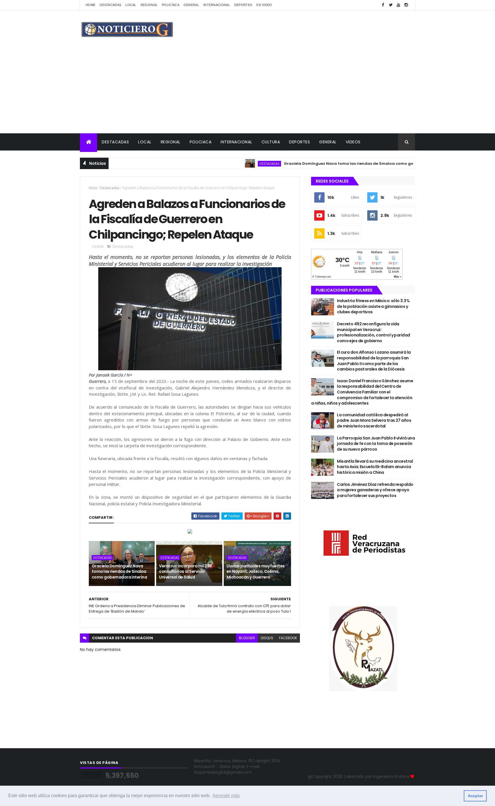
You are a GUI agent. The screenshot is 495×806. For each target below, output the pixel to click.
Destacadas (110, 5)
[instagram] (406, 5)
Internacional (216, 5)
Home (90, 5)
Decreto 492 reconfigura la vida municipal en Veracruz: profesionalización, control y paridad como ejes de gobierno (373, 332)
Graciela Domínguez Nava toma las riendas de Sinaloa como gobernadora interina (349, 163)
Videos (353, 142)
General (191, 5)
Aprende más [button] (226, 795)
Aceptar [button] (475, 795)
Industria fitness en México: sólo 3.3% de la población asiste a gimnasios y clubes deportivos (373, 306)
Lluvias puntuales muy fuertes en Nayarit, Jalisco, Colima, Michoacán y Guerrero (256, 571)
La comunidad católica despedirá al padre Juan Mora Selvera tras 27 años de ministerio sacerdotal (374, 420)
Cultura (271, 142)
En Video (264, 5)
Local (130, 5)
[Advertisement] (247, 90)
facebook (288, 637)
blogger (247, 637)
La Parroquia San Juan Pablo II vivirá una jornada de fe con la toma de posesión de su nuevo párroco (376, 443)
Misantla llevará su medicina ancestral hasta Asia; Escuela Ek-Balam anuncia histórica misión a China (375, 466)
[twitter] (391, 5)
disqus (267, 637)
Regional (149, 5)
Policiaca (201, 142)
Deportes (243, 5)
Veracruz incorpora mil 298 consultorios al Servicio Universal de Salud (185, 571)
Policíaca (170, 5)
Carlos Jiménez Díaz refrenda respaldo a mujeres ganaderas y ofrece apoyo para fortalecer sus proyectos (375, 490)
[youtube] (398, 5)
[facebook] (383, 5)
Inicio (93, 187)
